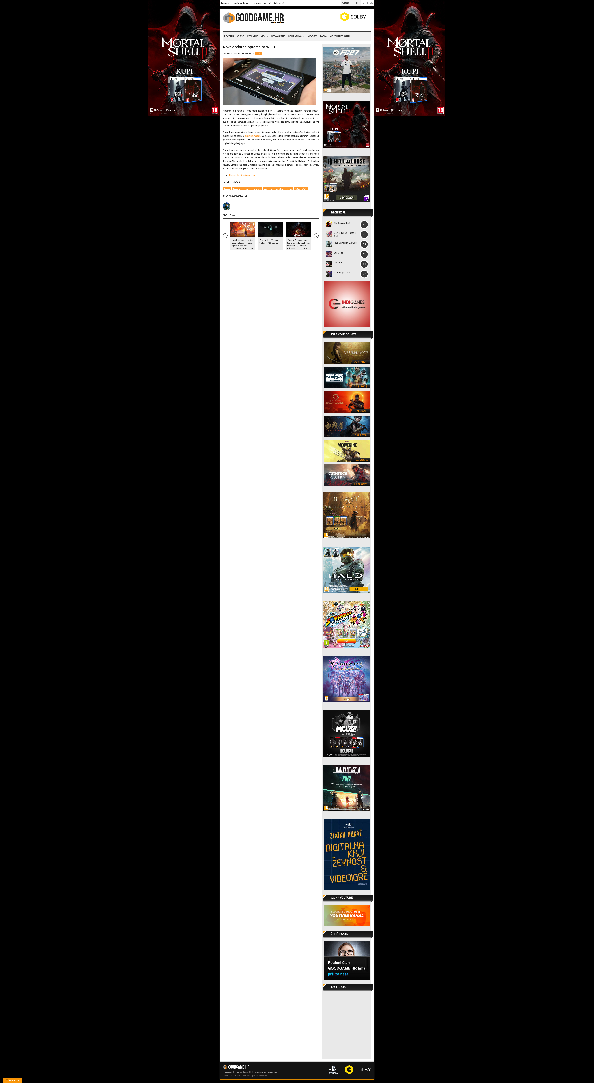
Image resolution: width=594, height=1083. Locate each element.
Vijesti (240, 36)
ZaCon (323, 36)
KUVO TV (312, 36)
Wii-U (304, 189)
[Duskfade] (327, 254)
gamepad (246, 189)
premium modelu (253, 136)
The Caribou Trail (342, 223)
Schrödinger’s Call (342, 272)
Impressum (226, 3)
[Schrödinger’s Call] (327, 274)
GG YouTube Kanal (340, 36)
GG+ (263, 36)
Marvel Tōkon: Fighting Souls (345, 234)
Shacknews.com (248, 175)
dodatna (236, 189)
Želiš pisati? (279, 3)
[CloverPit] (327, 264)
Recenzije (253, 36)
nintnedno (278, 189)
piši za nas (272, 1072)
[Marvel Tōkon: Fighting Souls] (327, 234)
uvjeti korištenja (241, 1072)
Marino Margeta (245, 53)
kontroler (257, 189)
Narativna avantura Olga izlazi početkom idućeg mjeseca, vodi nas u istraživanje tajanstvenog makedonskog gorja (243, 245)
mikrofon (268, 189)
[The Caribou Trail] (327, 224)
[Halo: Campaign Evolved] (327, 244)
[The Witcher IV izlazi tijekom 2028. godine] (270, 229)
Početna (229, 36)
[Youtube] (371, 3)
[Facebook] (367, 3)
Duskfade (338, 252)
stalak (297, 189)
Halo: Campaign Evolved (345, 243)
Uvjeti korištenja (241, 3)
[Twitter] (363, 3)
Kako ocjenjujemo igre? (261, 3)
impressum (227, 1072)
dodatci (227, 189)
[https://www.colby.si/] (335, 20)
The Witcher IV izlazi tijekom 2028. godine (268, 241)
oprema (288, 189)
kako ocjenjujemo (258, 1072)
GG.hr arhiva (295, 36)
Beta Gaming (278, 36)
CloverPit (338, 262)
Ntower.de (234, 175)
